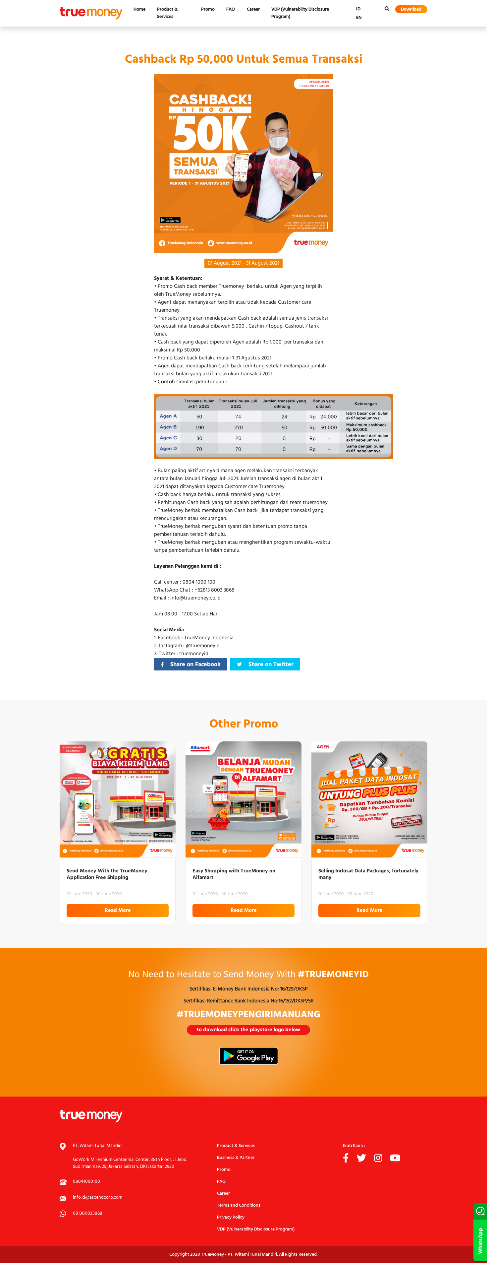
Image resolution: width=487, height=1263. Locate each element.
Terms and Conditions (238, 1205)
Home (139, 9)
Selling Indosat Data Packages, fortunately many (368, 874)
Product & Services (167, 13)
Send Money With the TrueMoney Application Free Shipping (107, 874)
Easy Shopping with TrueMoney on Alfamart (233, 874)
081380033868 (87, 1213)
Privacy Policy (230, 1217)
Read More (118, 910)
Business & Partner (235, 1157)
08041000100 (86, 1181)
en (359, 17)
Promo (208, 9)
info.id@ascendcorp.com (97, 1197)
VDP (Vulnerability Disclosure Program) (300, 13)
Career (253, 9)
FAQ (230, 9)
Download (411, 9)
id (358, 9)
